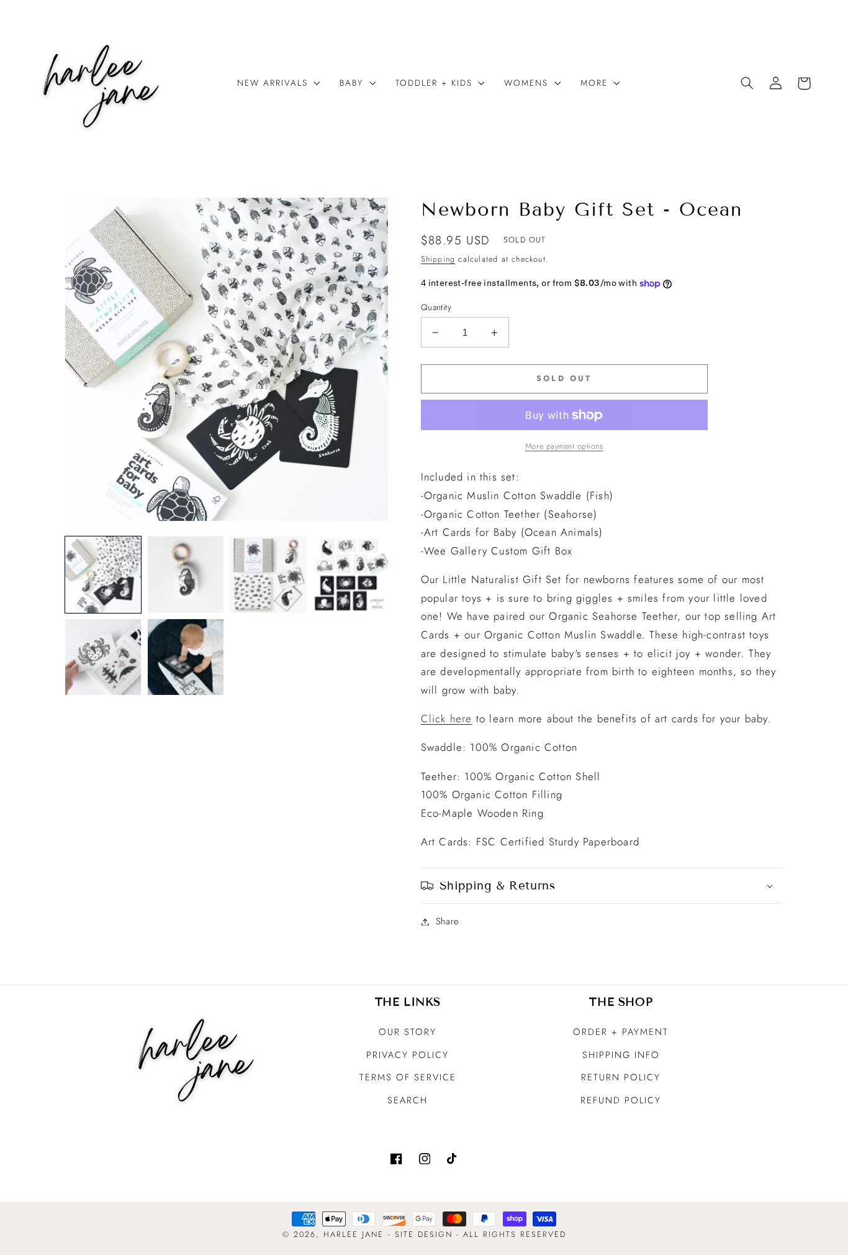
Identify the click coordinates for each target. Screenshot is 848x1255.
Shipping (438, 259)
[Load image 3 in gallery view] (267, 574)
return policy (621, 1077)
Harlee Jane (353, 1234)
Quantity (436, 307)
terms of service (407, 1077)
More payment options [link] (564, 446)
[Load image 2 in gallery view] (185, 574)
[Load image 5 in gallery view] (103, 657)
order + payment (621, 1032)
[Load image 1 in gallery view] (103, 574)
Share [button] (447, 921)
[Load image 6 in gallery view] (185, 657)
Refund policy (620, 1100)
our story (407, 1032)
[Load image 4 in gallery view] (350, 574)
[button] (274, 83)
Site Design (424, 1234)
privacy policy (407, 1055)
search (407, 1100)
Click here (446, 718)
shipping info (621, 1055)
